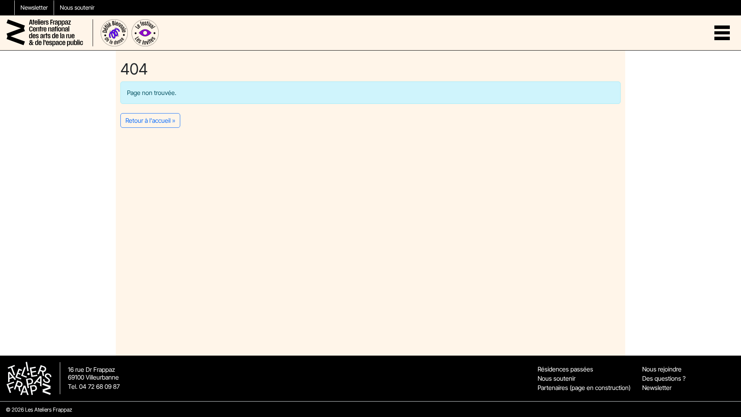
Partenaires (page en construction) (584, 388)
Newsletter (34, 7)
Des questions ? (663, 378)
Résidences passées (565, 369)
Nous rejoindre (662, 369)
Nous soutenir (77, 7)
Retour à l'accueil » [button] (150, 120)
